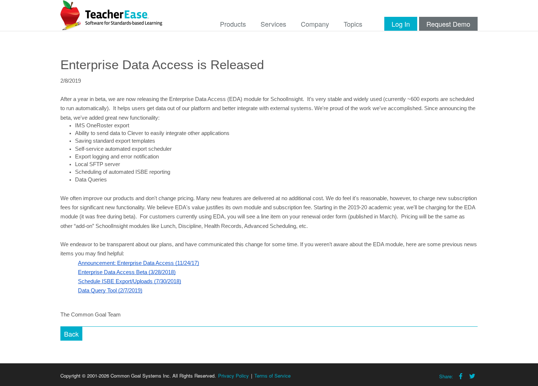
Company (315, 24)
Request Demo (448, 24)
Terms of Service (272, 375)
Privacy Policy (233, 375)
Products (233, 24)
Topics (353, 24)
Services (273, 24)
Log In (401, 24)
